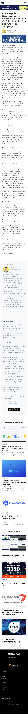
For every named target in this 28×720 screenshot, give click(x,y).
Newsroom (5, 687)
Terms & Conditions (9, 708)
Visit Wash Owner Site (23, 8)
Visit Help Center (6, 698)
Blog (3, 689)
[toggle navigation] (25, 3)
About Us (4, 685)
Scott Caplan (16, 85)
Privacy (16, 708)
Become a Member (7, 674)
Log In (3, 676)
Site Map (20, 708)
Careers (4, 691)
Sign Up (4, 678)
